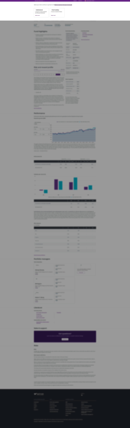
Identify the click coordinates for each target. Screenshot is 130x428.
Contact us (80, 0)
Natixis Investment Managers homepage (63, 4)
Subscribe (74, 0)
